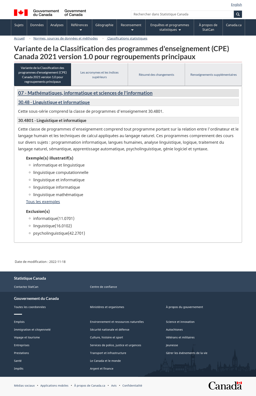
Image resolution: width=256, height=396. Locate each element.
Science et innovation (180, 322)
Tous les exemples (43, 201)
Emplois (19, 322)
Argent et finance (101, 368)
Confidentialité (132, 385)
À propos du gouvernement (184, 307)
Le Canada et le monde (105, 361)
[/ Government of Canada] (50, 13)
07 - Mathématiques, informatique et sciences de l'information (85, 93)
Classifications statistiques (127, 38)
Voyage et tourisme (27, 337)
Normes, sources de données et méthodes (65, 38)
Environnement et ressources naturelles (117, 322)
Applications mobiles (54, 385)
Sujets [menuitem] (19, 25)
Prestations (21, 353)
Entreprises (21, 345)
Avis (114, 385)
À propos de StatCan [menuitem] (208, 27)
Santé (18, 361)
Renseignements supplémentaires (213, 74)
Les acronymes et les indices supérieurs (99, 74)
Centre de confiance (103, 287)
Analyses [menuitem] (57, 25)
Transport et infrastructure (108, 353)
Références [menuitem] (79, 25)
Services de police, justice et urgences (115, 345)
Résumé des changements (156, 74)
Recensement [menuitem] (131, 25)
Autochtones (174, 329)
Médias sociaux (24, 385)
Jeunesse (172, 345)
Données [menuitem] (37, 25)
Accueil (19, 38)
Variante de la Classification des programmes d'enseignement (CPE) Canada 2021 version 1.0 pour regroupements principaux (42, 74)
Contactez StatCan (26, 287)
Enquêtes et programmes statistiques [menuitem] (169, 27)
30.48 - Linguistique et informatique (54, 102)
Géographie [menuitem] (104, 25)
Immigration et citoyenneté (32, 329)
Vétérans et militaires (180, 337)
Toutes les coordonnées (30, 307)
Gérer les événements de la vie (186, 353)
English (236, 4)
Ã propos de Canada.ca (89, 385)
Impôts (18, 368)
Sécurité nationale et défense (109, 329)
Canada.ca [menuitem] (234, 25)
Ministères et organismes (107, 307)
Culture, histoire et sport (106, 337)
